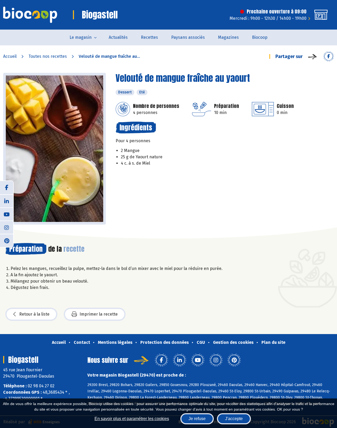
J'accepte (234, 418)
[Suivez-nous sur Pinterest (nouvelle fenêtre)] (6, 240)
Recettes (149, 37)
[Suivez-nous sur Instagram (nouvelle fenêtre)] (6, 227)
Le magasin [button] (81, 37)
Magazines (228, 37)
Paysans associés (188, 37)
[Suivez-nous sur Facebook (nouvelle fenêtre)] (6, 187)
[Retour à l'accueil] (30, 15)
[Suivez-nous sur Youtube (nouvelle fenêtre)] (6, 214)
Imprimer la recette (99, 314)
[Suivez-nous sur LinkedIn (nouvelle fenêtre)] (6, 200)
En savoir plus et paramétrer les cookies (132, 418)
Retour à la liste (34, 314)
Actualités (118, 37)
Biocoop (259, 37)
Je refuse (197, 418)
